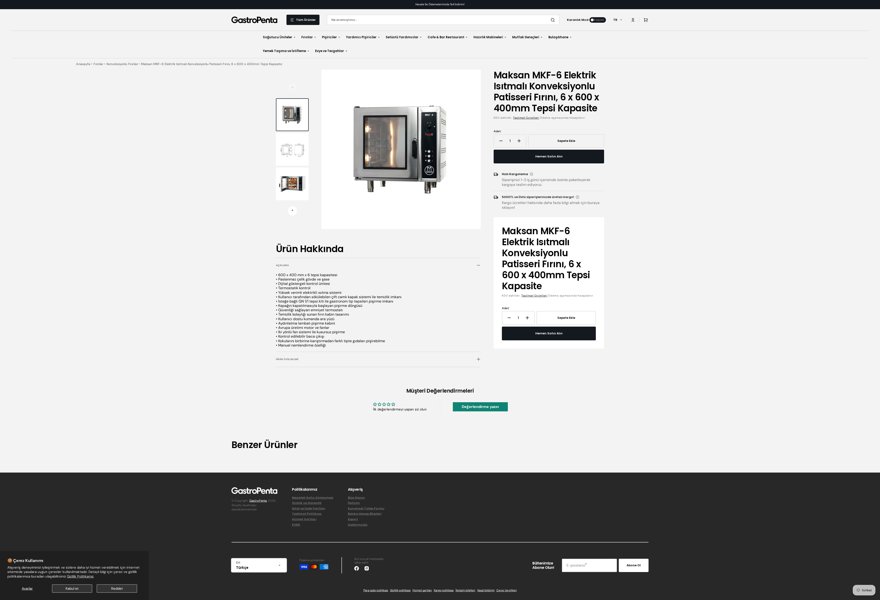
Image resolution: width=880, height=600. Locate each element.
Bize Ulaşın (356, 498)
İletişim (354, 503)
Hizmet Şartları (304, 519)
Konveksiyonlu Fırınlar (122, 64)
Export (353, 519)
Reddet (117, 588)
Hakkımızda (357, 525)
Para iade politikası (375, 590)
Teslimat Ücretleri (526, 118)
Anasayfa (83, 64)
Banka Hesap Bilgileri (365, 514)
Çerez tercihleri (506, 590)
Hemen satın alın (549, 156)
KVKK (296, 525)
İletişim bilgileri (465, 590)
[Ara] (554, 20)
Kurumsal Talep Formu (366, 508)
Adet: (497, 131)
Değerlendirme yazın (480, 406)
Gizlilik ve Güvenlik (307, 503)
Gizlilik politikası (400, 590)
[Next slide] (292, 210)
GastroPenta (258, 501)
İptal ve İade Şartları (308, 508)
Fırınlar (98, 64)
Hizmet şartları (422, 590)
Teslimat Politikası (307, 514)
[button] (633, 20)
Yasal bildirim (486, 590)
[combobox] (443, 20)
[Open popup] (531, 174)
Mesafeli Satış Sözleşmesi (312, 498)
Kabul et (72, 588)
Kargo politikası (444, 590)
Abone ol (634, 565)
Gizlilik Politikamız (80, 576)
